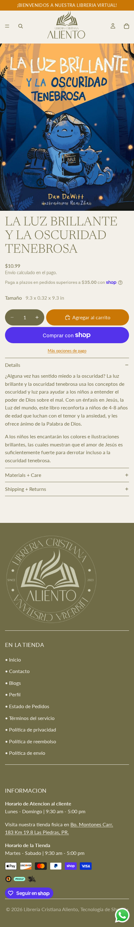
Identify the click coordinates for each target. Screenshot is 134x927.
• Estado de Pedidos (27, 706)
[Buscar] (20, 26)
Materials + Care (23, 475)
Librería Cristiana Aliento (51, 909)
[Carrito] (126, 26)
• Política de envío (25, 753)
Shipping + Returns (25, 489)
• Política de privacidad (30, 729)
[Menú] (7, 26)
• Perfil (13, 694)
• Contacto (17, 671)
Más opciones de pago (67, 350)
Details (12, 365)
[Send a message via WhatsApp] (122, 915)
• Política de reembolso (30, 741)
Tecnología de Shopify (104, 909)
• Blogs (13, 683)
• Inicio (13, 659)
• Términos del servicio (30, 718)
